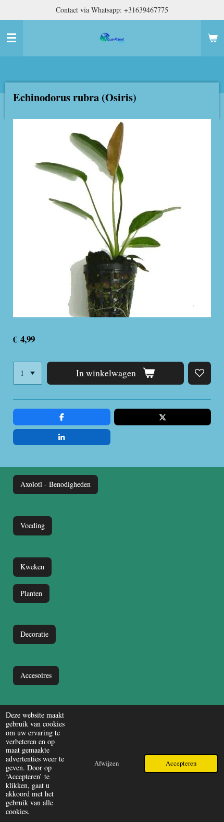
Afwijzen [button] (106, 763)
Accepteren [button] (181, 763)
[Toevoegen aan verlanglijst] (199, 373)
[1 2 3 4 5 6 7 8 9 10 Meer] (27, 373)
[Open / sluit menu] (11, 38)
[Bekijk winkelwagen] (212, 38)
